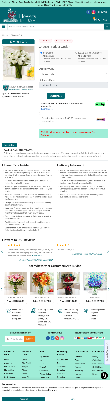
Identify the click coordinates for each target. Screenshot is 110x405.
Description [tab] (9, 144)
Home (5, 35)
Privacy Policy (45, 374)
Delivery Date (47, 80)
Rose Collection (98, 363)
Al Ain (24, 373)
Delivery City (46, 68)
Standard (48, 52)
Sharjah (25, 366)
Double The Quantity (90, 52)
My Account (44, 357)
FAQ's (42, 363)
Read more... (38, 255)
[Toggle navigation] (3, 27)
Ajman (24, 370)
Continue (56, 95)
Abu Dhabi (26, 363)
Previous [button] (1, 287)
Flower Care (9, 370)
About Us (8, 363)
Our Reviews (9, 366)
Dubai (24, 360)
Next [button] (108, 287)
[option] (15, 287)
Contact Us (8, 373)
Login (42, 360)
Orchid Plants (97, 367)
